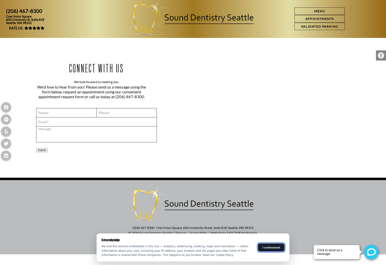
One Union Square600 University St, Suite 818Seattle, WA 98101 (25, 19)
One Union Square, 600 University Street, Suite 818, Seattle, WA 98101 (205, 228)
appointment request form (61, 96)
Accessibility (198, 233)
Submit (42, 150)
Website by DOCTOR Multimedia (234, 233)
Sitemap (181, 233)
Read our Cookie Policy (218, 255)
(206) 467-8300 (24, 11)
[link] (320, 18)
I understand (271, 247)
